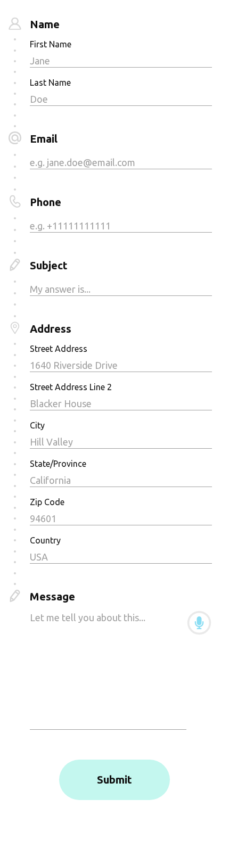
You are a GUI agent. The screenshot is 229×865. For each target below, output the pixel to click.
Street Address (58, 348)
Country (45, 540)
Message (52, 596)
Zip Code (47, 502)
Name (45, 24)
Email (44, 139)
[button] (199, 623)
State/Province (58, 463)
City (37, 425)
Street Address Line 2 (71, 387)
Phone (45, 202)
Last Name (50, 82)
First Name (50, 44)
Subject (49, 265)
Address (50, 329)
